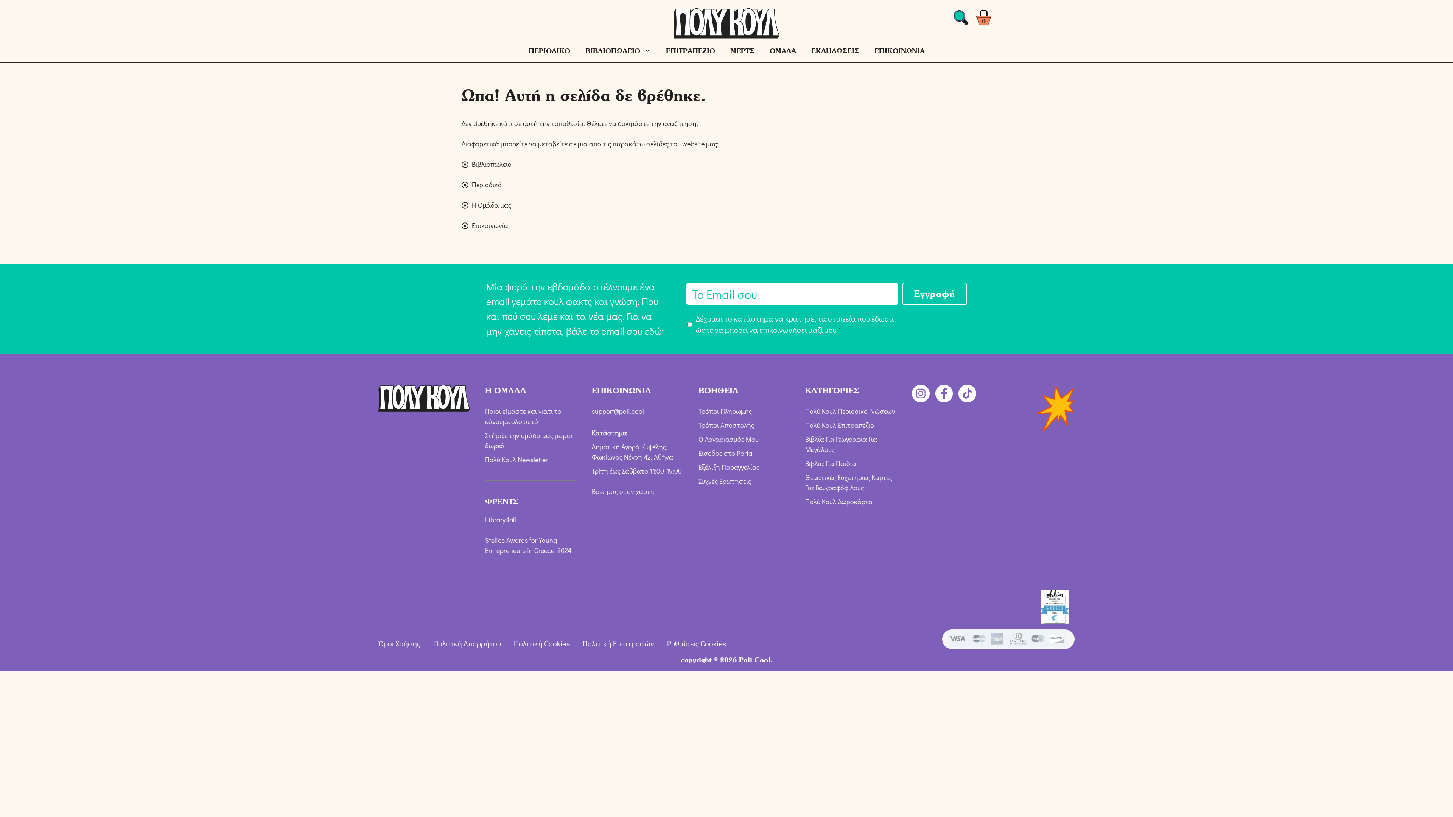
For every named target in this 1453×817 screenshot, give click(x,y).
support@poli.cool (618, 411)
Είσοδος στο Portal (726, 453)
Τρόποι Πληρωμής (725, 411)
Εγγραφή (934, 293)
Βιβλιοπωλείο (492, 164)
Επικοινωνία (490, 225)
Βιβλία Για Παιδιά (830, 463)
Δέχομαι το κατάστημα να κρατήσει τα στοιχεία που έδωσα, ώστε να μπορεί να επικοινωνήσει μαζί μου (796, 324)
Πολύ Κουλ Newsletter (516, 459)
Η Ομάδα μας (491, 205)
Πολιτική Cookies (542, 643)
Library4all (500, 519)
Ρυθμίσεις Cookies (696, 643)
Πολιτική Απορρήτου (467, 643)
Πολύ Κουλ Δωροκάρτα (839, 501)
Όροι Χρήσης (399, 643)
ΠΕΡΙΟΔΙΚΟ (549, 51)
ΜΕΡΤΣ (742, 51)
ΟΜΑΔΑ (783, 51)
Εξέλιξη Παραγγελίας (728, 467)
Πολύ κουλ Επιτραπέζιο (839, 425)
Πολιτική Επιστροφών (618, 643)
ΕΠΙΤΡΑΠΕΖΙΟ (690, 51)
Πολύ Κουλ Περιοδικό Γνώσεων (850, 411)
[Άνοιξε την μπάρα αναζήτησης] (961, 19)
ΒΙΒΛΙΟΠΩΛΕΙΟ (612, 51)
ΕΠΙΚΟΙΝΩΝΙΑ (899, 51)
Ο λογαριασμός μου (728, 439)
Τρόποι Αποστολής (726, 425)
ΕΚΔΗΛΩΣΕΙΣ (835, 51)
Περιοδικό (487, 184)
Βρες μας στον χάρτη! (624, 491)
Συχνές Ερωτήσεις (724, 481)
